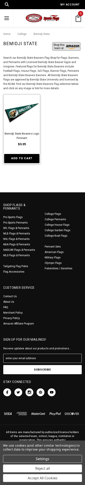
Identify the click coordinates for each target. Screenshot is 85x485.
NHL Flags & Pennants (16, 239)
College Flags (53, 213)
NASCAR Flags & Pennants (19, 249)
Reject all (42, 468)
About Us (8, 301)
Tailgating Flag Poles (15, 266)
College (21, 34)
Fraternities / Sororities (58, 268)
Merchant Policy (13, 312)
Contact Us (10, 296)
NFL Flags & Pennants (16, 228)
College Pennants (55, 219)
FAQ (5, 307)
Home (6, 34)
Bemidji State (39, 34)
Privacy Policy (11, 318)
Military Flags (53, 257)
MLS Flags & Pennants (16, 255)
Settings (42, 458)
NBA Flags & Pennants (16, 244)
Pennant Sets (53, 246)
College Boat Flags (56, 235)
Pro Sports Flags (13, 217)
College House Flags (57, 224)
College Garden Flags (57, 230)
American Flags (54, 252)
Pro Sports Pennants (15, 222)
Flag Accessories (13, 271)
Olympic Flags (53, 263)
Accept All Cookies (43, 478)
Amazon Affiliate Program (18, 323)
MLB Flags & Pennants (16, 233)
